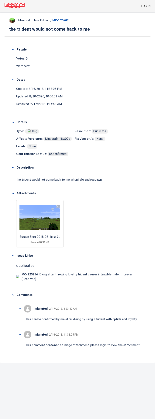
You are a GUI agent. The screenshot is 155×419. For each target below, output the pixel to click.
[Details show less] (13, 122)
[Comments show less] (13, 295)
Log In (145, 6)
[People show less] (13, 49)
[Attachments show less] (13, 193)
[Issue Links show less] (13, 256)
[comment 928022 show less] (20, 309)
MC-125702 (60, 20)
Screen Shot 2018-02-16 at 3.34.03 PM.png (48, 237)
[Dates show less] (13, 80)
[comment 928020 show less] (20, 334)
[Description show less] (13, 167)
